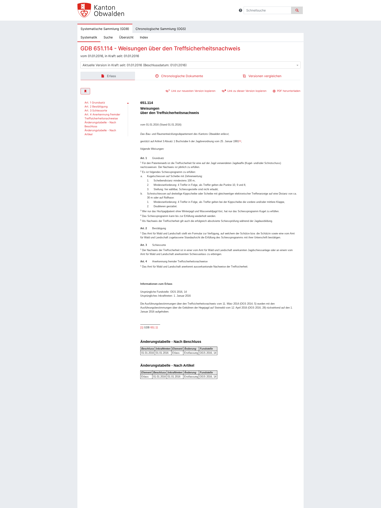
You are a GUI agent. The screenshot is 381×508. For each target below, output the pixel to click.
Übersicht (126, 37)
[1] (240, 141)
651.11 (154, 327)
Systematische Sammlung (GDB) (105, 29)
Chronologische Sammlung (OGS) (161, 29)
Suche (108, 37)
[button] (240, 10)
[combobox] (190, 65)
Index (144, 37)
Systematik (89, 37)
